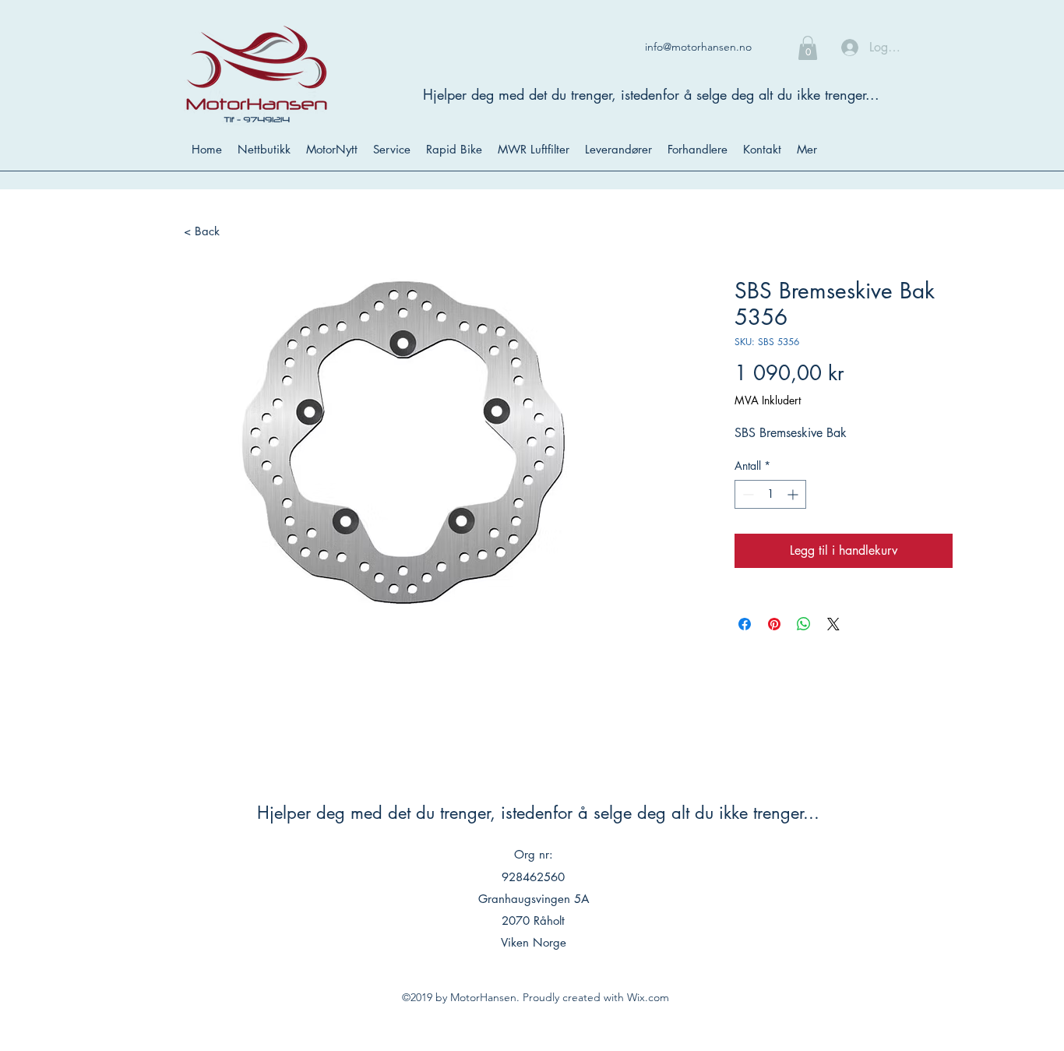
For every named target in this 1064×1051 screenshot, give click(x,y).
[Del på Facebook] (744, 624)
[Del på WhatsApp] (803, 624)
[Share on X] (833, 624)
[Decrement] (746, 494)
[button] (808, 48)
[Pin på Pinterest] (774, 624)
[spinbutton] (770, 494)
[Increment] (794, 494)
